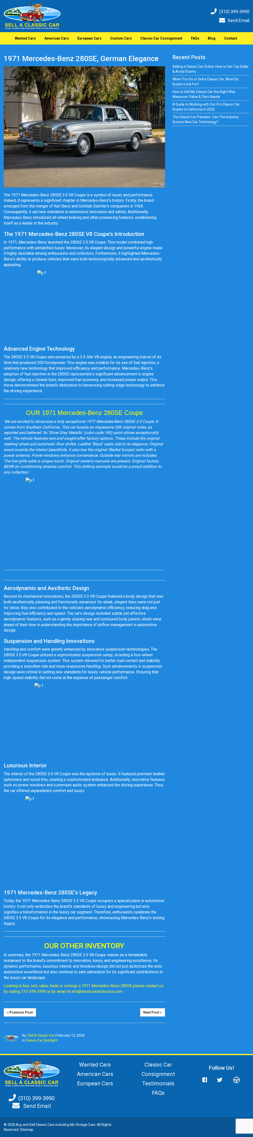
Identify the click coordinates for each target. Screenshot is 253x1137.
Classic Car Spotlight (42, 1040)
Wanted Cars (25, 38)
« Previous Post (20, 1012)
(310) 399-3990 (234, 11)
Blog (211, 38)
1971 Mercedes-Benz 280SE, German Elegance (81, 58)
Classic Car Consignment (161, 38)
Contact (230, 38)
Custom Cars (121, 38)
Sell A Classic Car (41, 1035)
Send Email (238, 20)
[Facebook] (207, 1080)
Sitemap (26, 1130)
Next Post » (152, 1012)
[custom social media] (234, 1080)
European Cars (89, 38)
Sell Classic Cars (42, 1125)
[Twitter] (219, 1080)
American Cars (56, 38)
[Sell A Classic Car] (32, 1073)
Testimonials (158, 1083)
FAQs (195, 38)
